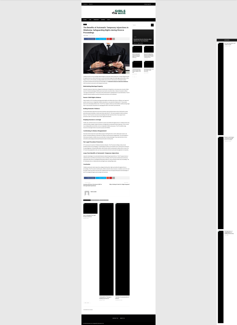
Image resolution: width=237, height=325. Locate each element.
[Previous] (133, 76)
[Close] (218, 40)
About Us (91, 4)
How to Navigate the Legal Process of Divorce (89, 216)
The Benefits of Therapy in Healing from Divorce (105, 297)
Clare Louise (85, 35)
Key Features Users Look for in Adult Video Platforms (96, 1)
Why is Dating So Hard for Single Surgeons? (119, 184)
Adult (108, 19)
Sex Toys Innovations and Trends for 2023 (229, 44)
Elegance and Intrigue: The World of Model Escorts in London (229, 138)
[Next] (135, 76)
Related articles (87, 200)
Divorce (103, 19)
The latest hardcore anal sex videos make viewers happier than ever (136, 70)
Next (88, 302)
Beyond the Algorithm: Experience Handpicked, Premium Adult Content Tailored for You (148, 55)
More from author (95, 200)
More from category (104, 200)
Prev (85, 302)
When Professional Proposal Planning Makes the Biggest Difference (136, 55)
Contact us (85, 4)
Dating (85, 19)
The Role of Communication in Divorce (122, 297)
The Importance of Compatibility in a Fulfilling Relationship (229, 232)
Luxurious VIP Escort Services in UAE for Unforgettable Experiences (92, 185)
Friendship (96, 19)
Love (90, 19)
